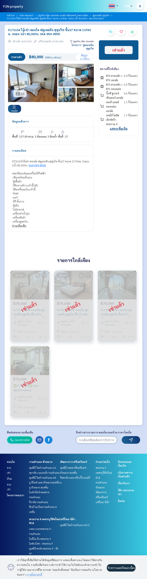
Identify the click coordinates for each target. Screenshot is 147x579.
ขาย (9, 467)
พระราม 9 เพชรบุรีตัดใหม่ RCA (104, 472)
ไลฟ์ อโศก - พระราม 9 (41, 543)
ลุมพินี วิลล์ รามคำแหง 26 (42, 467)
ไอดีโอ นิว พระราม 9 (40, 538)
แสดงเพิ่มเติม (118, 129)
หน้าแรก (11, 15)
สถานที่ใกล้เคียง (109, 68)
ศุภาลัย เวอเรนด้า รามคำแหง (44, 472)
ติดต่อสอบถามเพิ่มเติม (20, 432)
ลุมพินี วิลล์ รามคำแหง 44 (42, 477)
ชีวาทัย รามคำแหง (38, 502)
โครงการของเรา (15, 495)
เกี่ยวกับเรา (124, 483)
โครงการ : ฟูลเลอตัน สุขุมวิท (83, 46)
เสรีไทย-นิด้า (67, 519)
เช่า (9, 472)
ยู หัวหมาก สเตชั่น (38, 487)
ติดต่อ (121, 501)
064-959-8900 (37, 165)
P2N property (13, 6)
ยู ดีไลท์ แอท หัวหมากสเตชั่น (44, 482)
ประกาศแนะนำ (26, 15)
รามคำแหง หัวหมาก (41, 461)
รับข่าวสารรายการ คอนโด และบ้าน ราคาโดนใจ (103, 432)
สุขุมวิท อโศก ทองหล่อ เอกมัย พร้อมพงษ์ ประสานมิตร (63, 15)
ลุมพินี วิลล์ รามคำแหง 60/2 (75, 525)
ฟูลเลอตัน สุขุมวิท (101, 15)
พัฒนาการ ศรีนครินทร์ (73, 461)
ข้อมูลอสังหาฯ (20, 121)
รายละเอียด (19, 150)
